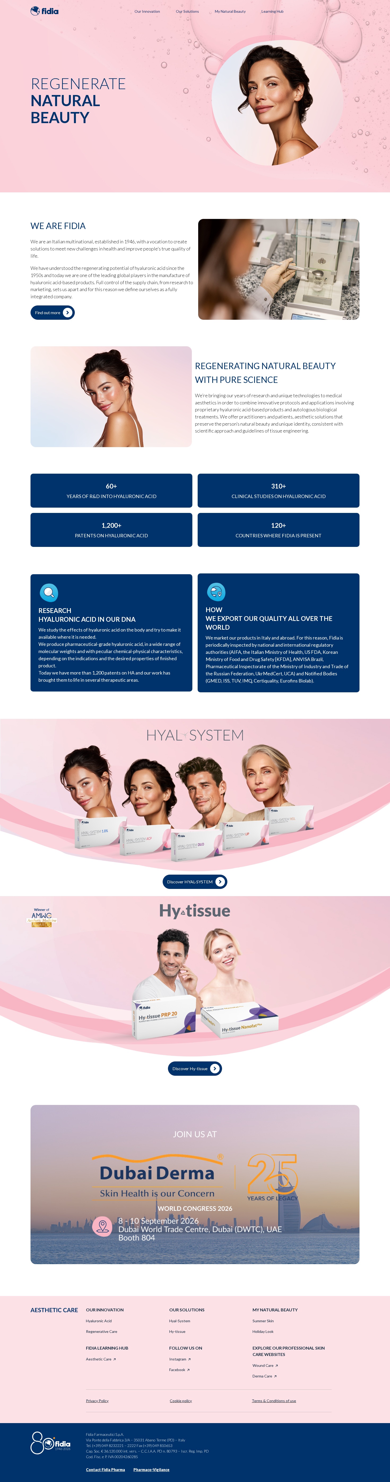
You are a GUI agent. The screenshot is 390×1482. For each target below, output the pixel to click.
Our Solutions (187, 11)
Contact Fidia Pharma (105, 1469)
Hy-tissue (177, 1331)
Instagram (177, 1359)
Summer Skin (263, 1321)
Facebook (177, 1369)
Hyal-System (179, 1321)
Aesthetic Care (98, 1359)
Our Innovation (147, 11)
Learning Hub (273, 11)
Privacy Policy (97, 1400)
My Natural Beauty (230, 11)
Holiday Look (263, 1331)
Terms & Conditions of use (274, 1400)
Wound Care (263, 1365)
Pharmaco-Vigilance (151, 1469)
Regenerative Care (101, 1331)
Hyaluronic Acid (99, 1321)
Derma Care (262, 1376)
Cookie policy (181, 1400)
